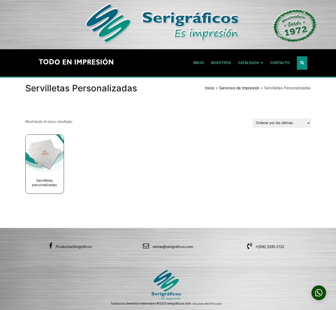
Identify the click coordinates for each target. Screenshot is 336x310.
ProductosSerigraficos (73, 247)
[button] (318, 292)
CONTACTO (280, 63)
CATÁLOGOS (248, 63)
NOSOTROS (221, 63)
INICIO (198, 63)
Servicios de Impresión (239, 88)
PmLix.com (216, 304)
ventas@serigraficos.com (172, 247)
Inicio (209, 88)
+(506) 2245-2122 (269, 247)
